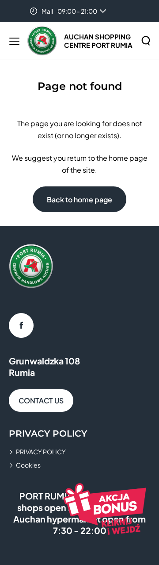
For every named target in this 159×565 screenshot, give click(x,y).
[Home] (42, 40)
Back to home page (79, 199)
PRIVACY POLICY (41, 452)
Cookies (28, 465)
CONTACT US (41, 400)
